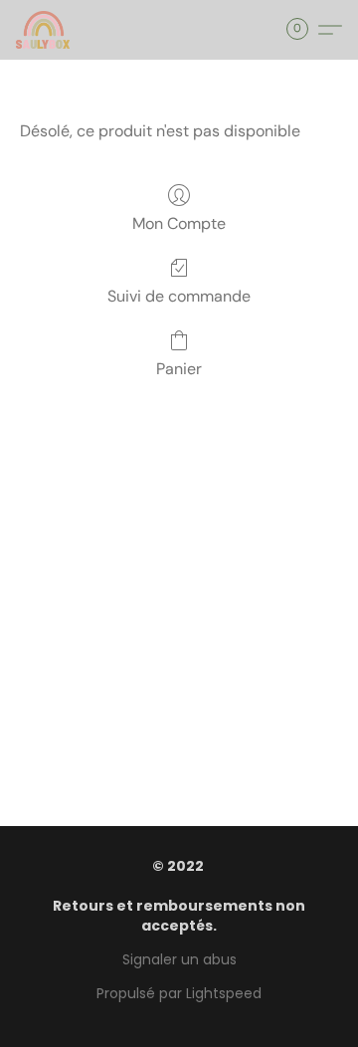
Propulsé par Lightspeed (179, 993)
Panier (179, 368)
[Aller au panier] (303, 30)
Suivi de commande (179, 296)
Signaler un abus (179, 959)
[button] (44, 30)
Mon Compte (179, 223)
